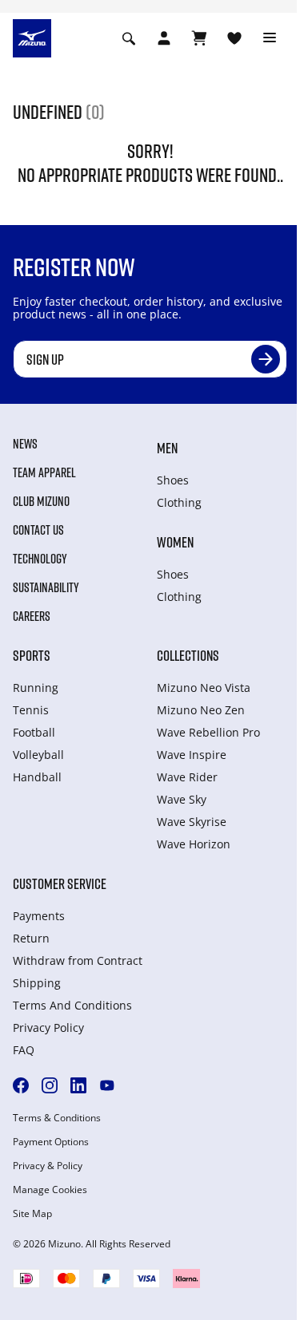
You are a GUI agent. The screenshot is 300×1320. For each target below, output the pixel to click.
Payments (39, 915)
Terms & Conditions (57, 1118)
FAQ (23, 1049)
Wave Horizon (193, 844)
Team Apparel (44, 472)
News (25, 444)
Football (34, 732)
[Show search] (128, 38)
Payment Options (51, 1142)
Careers (31, 616)
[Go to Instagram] (50, 1085)
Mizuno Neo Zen (201, 709)
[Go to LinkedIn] (78, 1085)
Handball (37, 776)
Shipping (37, 982)
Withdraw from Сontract (77, 960)
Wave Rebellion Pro (208, 732)
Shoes (173, 480)
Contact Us (38, 530)
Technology (40, 559)
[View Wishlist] (234, 38)
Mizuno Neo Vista (203, 687)
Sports (31, 655)
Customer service (59, 883)
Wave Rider (187, 776)
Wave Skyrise (191, 821)
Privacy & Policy (47, 1166)
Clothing (179, 502)
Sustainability (46, 587)
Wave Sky (181, 799)
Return (31, 938)
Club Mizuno (41, 501)
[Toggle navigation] (269, 38)
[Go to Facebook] (21, 1085)
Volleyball (38, 754)
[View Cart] (199, 38)
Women (175, 542)
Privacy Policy (48, 1027)
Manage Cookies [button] (50, 1190)
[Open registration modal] (164, 38)
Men (167, 447)
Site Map (32, 1213)
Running (35, 687)
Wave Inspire (191, 754)
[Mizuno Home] (32, 36)
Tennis (31, 709)
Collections (188, 655)
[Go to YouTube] (107, 1085)
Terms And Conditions (72, 1005)
